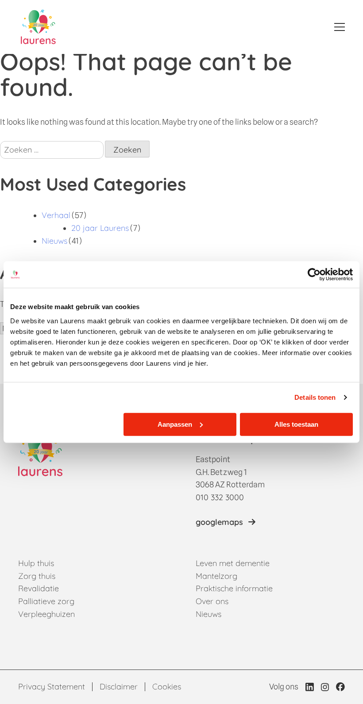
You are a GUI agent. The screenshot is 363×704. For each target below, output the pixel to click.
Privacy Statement (51, 686)
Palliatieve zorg (46, 601)
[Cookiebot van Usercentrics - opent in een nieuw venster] (314, 274)
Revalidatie (38, 588)
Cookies (166, 686)
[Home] (38, 27)
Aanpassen (175, 424)
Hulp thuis (36, 563)
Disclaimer (119, 686)
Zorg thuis (36, 576)
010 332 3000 (220, 497)
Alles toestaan (296, 424)
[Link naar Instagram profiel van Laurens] (325, 687)
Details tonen (315, 397)
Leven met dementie (233, 563)
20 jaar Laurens (100, 228)
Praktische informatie (234, 588)
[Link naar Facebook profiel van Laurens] (340, 686)
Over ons (212, 601)
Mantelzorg (216, 576)
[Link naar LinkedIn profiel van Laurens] (309, 686)
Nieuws (54, 241)
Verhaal (56, 215)
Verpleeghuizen (46, 614)
